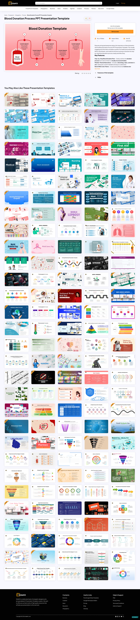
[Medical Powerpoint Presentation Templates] (16, 165)
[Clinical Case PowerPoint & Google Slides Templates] (43, 132)
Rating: (77, 73)
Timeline (65, 8)
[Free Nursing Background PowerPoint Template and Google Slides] (16, 197)
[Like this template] (89, 18)
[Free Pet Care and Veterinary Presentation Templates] (43, 295)
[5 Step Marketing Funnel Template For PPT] (123, 459)
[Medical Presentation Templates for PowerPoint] (96, 459)
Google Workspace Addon (90, 600)
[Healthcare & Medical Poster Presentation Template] (96, 246)
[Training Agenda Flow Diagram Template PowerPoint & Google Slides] (43, 279)
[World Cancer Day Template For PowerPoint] (43, 246)
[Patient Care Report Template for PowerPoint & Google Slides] (96, 99)
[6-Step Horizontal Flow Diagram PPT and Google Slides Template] (16, 459)
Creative (79, 8)
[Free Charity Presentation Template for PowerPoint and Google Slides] (123, 279)
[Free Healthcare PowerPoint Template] (70, 279)
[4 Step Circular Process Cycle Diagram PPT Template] (16, 540)
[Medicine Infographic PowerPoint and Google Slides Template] (43, 181)
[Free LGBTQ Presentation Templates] (16, 230)
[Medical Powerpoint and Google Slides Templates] (123, 508)
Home (5, 15)
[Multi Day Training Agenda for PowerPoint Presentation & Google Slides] (43, 312)
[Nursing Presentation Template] (70, 165)
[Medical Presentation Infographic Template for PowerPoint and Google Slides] (96, 344)
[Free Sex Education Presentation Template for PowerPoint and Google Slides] (123, 295)
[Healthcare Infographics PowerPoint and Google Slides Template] (43, 148)
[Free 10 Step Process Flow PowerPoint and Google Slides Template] (96, 524)
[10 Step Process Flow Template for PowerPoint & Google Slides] (96, 410)
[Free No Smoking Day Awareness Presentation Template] (43, 377)
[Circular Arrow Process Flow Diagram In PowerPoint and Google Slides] (70, 540)
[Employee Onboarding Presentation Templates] (16, 377)
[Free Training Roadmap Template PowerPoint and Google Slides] (123, 410)
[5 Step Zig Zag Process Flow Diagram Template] (43, 475)
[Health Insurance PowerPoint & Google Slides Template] (96, 230)
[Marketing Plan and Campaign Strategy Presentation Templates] (96, 573)
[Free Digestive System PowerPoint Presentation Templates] (43, 263)
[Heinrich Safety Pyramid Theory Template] (43, 410)
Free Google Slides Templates (91, 598)
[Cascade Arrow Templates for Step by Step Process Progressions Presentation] (123, 491)
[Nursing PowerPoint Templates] (43, 361)
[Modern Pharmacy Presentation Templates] (43, 442)
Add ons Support (117, 606)
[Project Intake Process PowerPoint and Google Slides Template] (96, 491)
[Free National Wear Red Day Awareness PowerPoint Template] (70, 295)
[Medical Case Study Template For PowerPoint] (43, 197)
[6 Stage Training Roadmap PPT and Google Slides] (96, 295)
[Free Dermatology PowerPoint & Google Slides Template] (70, 475)
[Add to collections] (86, 18)
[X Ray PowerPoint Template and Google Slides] (96, 165)
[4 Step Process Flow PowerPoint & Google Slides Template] (70, 524)
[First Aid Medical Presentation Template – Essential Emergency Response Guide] (123, 148)
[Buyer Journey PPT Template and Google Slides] (70, 410)
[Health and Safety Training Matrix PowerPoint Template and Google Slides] (123, 246)
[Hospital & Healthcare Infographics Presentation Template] (43, 230)
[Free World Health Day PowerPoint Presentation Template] (16, 312)
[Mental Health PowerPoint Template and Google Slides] (123, 442)
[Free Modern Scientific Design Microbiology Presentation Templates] (70, 312)
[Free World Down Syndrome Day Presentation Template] (43, 540)
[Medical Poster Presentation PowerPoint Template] (16, 328)
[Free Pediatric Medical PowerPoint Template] (16, 132)
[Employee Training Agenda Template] (43, 344)
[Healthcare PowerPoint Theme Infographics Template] (70, 132)
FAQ (114, 598)
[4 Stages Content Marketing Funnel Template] (96, 557)
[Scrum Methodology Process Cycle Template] (123, 573)
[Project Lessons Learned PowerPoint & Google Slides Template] (16, 557)
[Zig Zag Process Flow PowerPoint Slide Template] (43, 491)
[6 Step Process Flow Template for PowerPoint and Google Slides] (70, 573)
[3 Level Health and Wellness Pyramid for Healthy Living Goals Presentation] (96, 328)
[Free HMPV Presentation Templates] (16, 279)
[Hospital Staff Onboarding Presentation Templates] (123, 197)
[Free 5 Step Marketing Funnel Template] (96, 442)
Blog (84, 606)
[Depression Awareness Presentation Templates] (96, 263)
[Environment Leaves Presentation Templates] (16, 393)
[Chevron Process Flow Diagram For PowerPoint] (123, 540)
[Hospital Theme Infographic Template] (96, 279)
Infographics (44, 8)
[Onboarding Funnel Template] (43, 524)
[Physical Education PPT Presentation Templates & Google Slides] (96, 508)
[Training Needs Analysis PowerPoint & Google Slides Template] (70, 230)
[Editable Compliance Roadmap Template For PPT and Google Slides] (16, 361)
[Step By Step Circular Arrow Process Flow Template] (70, 491)
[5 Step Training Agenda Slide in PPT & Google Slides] (16, 295)
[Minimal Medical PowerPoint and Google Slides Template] (43, 116)
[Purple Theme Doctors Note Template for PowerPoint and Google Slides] (123, 263)
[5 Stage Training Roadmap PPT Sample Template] (70, 263)
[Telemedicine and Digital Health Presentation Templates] (96, 181)
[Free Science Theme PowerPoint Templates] (70, 328)
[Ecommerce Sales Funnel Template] (16, 491)
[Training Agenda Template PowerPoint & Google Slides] (43, 393)
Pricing (123, 3)
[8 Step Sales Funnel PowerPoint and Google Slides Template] (16, 524)
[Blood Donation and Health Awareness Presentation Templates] (43, 99)
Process (86, 8)
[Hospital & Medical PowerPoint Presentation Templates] (96, 132)
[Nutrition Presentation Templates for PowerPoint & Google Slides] (96, 214)
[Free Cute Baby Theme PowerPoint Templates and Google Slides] (16, 508)
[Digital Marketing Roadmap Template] (43, 508)
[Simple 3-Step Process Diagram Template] (96, 540)
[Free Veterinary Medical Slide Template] (123, 344)
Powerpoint (11, 15)
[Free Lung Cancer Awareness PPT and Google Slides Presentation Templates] (123, 116)
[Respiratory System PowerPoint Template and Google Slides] (123, 230)
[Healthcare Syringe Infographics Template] (70, 116)
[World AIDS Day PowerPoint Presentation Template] (43, 426)
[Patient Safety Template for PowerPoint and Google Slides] (96, 426)
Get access (115, 31)
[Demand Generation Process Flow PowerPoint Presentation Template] (16, 573)
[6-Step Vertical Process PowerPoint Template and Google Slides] (123, 524)
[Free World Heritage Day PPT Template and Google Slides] (43, 557)
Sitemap (85, 608)
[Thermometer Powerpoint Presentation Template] (43, 328)
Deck (59, 8)
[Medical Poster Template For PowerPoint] (123, 181)
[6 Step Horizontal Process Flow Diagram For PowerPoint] (70, 557)
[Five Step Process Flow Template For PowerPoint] (123, 377)
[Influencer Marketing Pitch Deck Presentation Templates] (123, 475)
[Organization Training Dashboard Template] (96, 197)
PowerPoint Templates (32, 8)
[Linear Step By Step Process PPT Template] (123, 361)
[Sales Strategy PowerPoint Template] (96, 475)
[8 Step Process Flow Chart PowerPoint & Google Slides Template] (43, 573)
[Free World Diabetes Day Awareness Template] (16, 246)
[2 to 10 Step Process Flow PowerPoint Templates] (16, 410)
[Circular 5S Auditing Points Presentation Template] (123, 557)
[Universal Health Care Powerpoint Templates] (70, 181)
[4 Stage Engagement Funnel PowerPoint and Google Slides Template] (70, 442)
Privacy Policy (116, 600)
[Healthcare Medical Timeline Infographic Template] (123, 214)
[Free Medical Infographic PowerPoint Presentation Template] (96, 116)
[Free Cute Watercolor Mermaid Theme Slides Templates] (70, 361)
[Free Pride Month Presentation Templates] (70, 377)
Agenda (72, 8)
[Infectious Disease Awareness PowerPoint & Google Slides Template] (96, 148)
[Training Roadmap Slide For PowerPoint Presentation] (96, 361)
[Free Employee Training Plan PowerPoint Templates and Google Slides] (123, 99)
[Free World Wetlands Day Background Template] (123, 426)
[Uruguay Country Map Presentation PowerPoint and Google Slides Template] (16, 442)
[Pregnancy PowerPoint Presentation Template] (70, 393)
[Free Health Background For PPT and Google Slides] (43, 165)
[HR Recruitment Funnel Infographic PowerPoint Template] (70, 426)
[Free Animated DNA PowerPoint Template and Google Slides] (16, 426)
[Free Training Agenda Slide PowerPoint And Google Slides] (96, 312)
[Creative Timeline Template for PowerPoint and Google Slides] (123, 393)
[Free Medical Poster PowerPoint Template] (16, 263)
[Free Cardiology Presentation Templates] (16, 214)
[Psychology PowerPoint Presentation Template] (16, 475)
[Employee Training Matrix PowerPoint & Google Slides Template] (70, 197)
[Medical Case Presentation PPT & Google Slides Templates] (70, 148)
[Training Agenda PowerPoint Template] (16, 344)
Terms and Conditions (118, 603)
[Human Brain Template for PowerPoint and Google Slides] (96, 377)
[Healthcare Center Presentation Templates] (16, 116)
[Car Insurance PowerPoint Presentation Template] (96, 393)
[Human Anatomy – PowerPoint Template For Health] (43, 459)
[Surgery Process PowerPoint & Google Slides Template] (123, 165)
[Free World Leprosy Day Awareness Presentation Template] (70, 214)
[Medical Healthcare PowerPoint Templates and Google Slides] (70, 99)
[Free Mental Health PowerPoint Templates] (70, 344)
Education (101, 8)
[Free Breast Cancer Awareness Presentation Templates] (16, 148)
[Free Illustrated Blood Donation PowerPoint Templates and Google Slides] (16, 99)
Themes (93, 8)
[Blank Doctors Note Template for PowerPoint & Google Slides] (70, 459)
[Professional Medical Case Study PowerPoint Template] (43, 214)
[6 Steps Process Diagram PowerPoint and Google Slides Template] (123, 312)
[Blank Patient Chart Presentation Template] (16, 181)
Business (52, 8)
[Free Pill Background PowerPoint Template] (123, 132)
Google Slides (110, 8)
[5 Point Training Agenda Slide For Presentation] (123, 328)
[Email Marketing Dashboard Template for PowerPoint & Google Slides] (70, 508)
